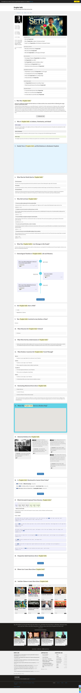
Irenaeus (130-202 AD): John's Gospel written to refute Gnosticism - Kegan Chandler (19, 641)
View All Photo (40, 473)
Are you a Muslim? (45, 654)
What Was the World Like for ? (33, 48)
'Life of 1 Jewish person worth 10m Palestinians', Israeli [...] (24, 671)
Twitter (62, 682)
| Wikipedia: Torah (18, 512)
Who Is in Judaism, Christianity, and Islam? (35, 41)
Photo (31, 12)
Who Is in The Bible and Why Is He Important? (25, 486)
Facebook (58, 682)
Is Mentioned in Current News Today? (34, 83)
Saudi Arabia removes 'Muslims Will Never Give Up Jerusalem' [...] (25, 662)
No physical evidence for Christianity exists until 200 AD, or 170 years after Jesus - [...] (47, 641)
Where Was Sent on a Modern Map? (34, 75)
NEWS (16, 652)
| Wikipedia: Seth (22, 264)
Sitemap (33, 682)
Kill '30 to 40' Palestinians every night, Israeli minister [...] (23, 665)
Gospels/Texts (58, 662)
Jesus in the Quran (45, 657)
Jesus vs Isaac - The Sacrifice (46, 658)
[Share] (80, 692)
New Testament (59, 659)
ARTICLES (44, 652)
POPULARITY (34, 585)
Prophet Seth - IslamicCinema (46, 594)
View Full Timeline (40, 299)
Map (28, 12)
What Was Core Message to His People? (35, 52)
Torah (57, 654)
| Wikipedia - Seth (40, 116)
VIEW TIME (42, 585)
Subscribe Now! (32, 678)
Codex (57, 664)
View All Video (40, 617)
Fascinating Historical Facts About (34, 73)
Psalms (57, 656)
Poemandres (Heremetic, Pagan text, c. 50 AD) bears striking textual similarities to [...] (60, 641)
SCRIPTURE (58, 652)
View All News (40, 493)
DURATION (50, 585)
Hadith (57, 667)
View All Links (40, 575)
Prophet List (19, 12)
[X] (80, 688)
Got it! (77, 1)
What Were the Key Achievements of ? (34, 66)
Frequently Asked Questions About (34, 90)
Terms (24, 682)
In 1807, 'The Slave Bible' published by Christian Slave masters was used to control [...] (33, 641)
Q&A (17, 682)
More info (31, 1)
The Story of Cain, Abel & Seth (60, 608)
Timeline (25, 12)
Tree (22, 12)
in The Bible (19, 483)
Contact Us (20, 682)
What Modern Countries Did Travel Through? (36, 71)
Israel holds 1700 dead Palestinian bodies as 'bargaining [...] (24, 666)
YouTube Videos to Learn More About (34, 94)
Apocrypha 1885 (59, 661)
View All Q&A (40, 563)
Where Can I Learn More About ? (33, 92)
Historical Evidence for (32, 77)
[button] (40, 419)
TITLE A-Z (46, 585)
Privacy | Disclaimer (28, 682)
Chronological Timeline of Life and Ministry (35, 58)
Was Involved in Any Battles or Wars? (34, 62)
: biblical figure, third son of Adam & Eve (24, 488)
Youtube (65, 682)
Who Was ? (29, 39)
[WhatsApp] (80, 690)
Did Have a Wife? (30, 60)
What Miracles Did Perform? (33, 64)
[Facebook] (80, 686)
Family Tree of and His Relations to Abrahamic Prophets (37, 43)
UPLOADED (38, 585)
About (15, 682)
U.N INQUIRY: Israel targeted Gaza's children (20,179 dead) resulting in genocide (26, 657)
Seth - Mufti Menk (58, 594)
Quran (57, 665)
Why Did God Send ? (31, 50)
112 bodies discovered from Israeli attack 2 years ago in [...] (24, 668)
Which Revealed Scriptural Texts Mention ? (35, 85)
